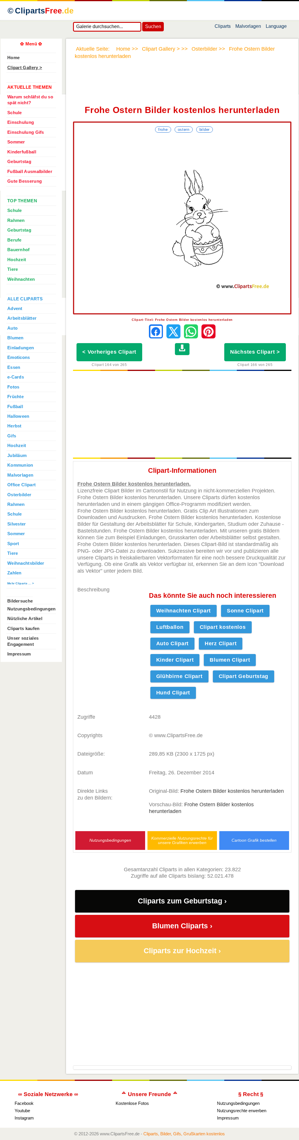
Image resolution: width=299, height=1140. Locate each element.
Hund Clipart (173, 693)
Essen (13, 367)
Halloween (18, 416)
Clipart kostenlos (223, 627)
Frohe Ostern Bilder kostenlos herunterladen (232, 791)
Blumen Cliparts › (182, 926)
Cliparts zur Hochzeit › (182, 951)
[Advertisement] (182, 86)
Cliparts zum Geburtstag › (182, 901)
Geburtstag (19, 161)
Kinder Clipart (175, 660)
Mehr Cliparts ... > (20, 583)
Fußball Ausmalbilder (29, 171)
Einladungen (20, 347)
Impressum (19, 654)
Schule (14, 112)
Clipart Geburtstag (244, 676)
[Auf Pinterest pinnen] (208, 331)
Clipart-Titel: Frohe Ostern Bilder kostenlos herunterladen (182, 319)
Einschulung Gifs (25, 132)
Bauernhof (18, 249)
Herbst (14, 426)
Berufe (14, 240)
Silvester (16, 524)
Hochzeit (16, 259)
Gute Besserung (24, 181)
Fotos (13, 387)
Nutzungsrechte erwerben (241, 1110)
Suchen (153, 26)
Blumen (15, 338)
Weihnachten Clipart (183, 611)
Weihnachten (21, 279)
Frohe (163, 129)
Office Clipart (21, 484)
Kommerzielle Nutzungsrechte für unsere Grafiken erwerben (182, 840)
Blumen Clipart (230, 660)
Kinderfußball (21, 152)
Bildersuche (20, 601)
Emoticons (18, 357)
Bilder (204, 129)
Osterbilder (19, 494)
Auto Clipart (172, 643)
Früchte (15, 396)
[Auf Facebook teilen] (156, 331)
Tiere (12, 269)
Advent (14, 308)
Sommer (16, 142)
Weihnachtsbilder (25, 563)
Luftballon (170, 627)
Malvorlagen (248, 27)
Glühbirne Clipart (179, 676)
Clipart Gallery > (24, 67)
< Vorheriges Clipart (109, 352)
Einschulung (20, 122)
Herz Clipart (221, 643)
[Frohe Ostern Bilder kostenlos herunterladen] (182, 223)
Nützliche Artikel (24, 618)
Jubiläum (17, 455)
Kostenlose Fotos (132, 1103)
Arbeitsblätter (21, 318)
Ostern (184, 129)
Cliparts (44, 10)
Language (276, 27)
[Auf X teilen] (173, 331)
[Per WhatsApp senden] (191, 331)
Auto (12, 328)
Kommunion (20, 465)
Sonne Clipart (245, 611)
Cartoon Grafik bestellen (254, 840)
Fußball (15, 406)
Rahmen (16, 220)
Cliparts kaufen (23, 628)
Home (13, 57)
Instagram (24, 1117)
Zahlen (14, 573)
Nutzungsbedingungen (110, 840)
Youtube (22, 1110)
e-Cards (15, 377)
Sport (13, 543)
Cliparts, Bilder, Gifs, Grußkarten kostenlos (184, 1133)
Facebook (24, 1103)
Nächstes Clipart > (255, 352)
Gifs (11, 436)
